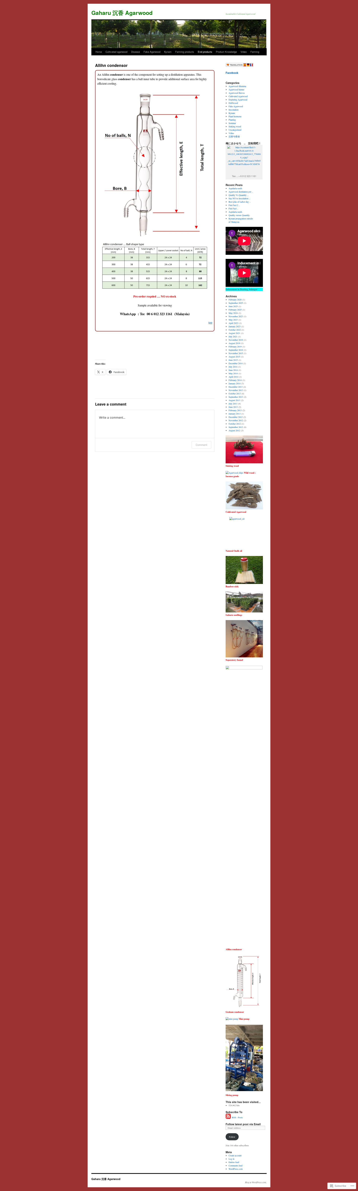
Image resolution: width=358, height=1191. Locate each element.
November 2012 (236, 420)
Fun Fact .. (233, 208)
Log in (231, 1158)
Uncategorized (235, 129)
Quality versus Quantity (239, 215)
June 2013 (233, 406)
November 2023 (236, 316)
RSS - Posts (237, 1117)
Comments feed (235, 1165)
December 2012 (236, 416)
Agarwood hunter (236, 89)
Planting (232, 119)
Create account (235, 1155)
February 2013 (235, 410)
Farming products (184, 51)
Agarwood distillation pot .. (241, 191)
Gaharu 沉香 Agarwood (122, 13)
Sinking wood (235, 126)
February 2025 (235, 309)
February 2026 (235, 299)
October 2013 (235, 393)
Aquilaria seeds (235, 188)
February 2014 (235, 380)
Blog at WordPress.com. (256, 1182)
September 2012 (236, 427)
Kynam (168, 51)
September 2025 (236, 302)
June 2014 (233, 369)
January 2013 (235, 413)
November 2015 (236, 353)
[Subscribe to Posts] (228, 1117)
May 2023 (233, 319)
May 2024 (233, 312)
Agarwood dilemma (237, 86)
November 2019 (236, 339)
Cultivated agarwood (116, 51)
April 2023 (233, 323)
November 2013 (236, 390)
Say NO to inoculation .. (239, 198)
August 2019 (234, 343)
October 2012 (235, 423)
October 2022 (235, 329)
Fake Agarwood (152, 51)
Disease (135, 51)
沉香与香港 (234, 136)
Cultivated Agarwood (238, 96)
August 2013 (234, 400)
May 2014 (233, 373)
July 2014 (233, 366)
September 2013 (236, 396)
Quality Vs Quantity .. (238, 194)
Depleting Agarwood (238, 99)
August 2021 (234, 333)
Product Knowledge (226, 51)
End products (205, 51)
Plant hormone (235, 116)
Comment (201, 444)
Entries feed (234, 1162)
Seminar (232, 123)
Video (244, 51)
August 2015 (234, 356)
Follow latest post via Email (243, 1124)
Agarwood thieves (237, 92)
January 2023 (235, 326)
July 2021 (233, 336)
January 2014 (235, 383)
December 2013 (236, 386)
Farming (254, 51)
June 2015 (233, 359)
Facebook (232, 73)
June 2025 (233, 306)
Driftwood (233, 102)
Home (98, 51)
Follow (232, 1136)
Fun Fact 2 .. (234, 205)
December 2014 (236, 363)
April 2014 (233, 376)
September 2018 (236, 349)
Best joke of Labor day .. (240, 201)
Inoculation (233, 109)
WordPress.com (236, 1168)
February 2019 (235, 346)
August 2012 (234, 430)
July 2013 (233, 403)
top (210, 322)
